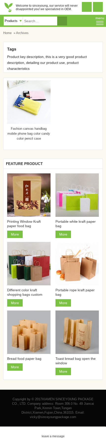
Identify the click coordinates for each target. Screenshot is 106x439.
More (15, 234)
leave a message (53, 432)
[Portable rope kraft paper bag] (77, 263)
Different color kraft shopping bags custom (24, 292)
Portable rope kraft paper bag (75, 292)
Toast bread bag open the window (75, 361)
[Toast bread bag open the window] (77, 332)
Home (7, 33)
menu (99, 18)
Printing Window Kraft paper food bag (24, 224)
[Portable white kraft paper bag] (77, 195)
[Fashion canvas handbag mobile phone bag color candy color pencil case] (29, 123)
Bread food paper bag (24, 359)
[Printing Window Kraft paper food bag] (29, 195)
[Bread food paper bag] (29, 332)
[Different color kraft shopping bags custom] (29, 263)
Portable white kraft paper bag (75, 224)
